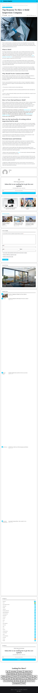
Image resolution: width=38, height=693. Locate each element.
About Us (12, 689)
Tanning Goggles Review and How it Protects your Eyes (17, 372)
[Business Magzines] (7, 1)
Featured (4, 637)
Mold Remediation (27, 109)
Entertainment (5, 623)
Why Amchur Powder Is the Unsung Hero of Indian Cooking (16, 286)
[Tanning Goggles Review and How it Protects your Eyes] (5, 409)
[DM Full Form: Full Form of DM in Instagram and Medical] (5, 483)
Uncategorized (16, 683)
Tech (28, 681)
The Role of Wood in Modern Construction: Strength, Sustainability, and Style (30, 223)
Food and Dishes (23, 676)
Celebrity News (5, 631)
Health (4, 607)
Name (3, 245)
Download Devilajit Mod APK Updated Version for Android (18, 298)
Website (21, 249)
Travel (4, 618)
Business (4, 7)
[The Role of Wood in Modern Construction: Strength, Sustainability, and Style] (31, 219)
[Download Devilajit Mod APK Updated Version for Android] (5, 335)
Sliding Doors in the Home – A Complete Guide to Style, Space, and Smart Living (18, 223)
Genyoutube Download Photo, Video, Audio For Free (17, 521)
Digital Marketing (6, 612)
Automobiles (5, 632)
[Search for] (36, 1)
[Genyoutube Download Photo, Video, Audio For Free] (5, 557)
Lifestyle (4, 609)
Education (19, 673)
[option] (19, 277)
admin (5, 15)
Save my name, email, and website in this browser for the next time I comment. (15, 252)
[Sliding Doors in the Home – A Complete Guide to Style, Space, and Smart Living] (19, 219)
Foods (4, 640)
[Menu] (1, 1)
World (23, 683)
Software (17, 681)
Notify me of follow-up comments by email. (9, 254)
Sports (4, 629)
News (4, 620)
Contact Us (16, 689)
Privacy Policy (20, 689)
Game (4, 634)
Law (3, 621)
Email (3, 249)
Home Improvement (9, 5)
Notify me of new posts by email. (8, 256)
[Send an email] (6, 15)
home (19, 152)
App (3, 626)
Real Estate (4, 615)
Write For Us (25, 689)
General (3, 678)
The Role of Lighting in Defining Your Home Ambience (6, 223)
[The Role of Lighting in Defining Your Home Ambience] (7, 219)
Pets (5, 681)
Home (4, 5)
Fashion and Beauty (6, 610)
